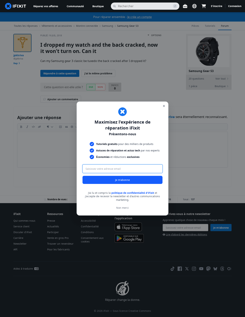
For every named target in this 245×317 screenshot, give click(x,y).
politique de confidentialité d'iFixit (132, 193)
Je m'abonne (122, 180)
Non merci (122, 207)
